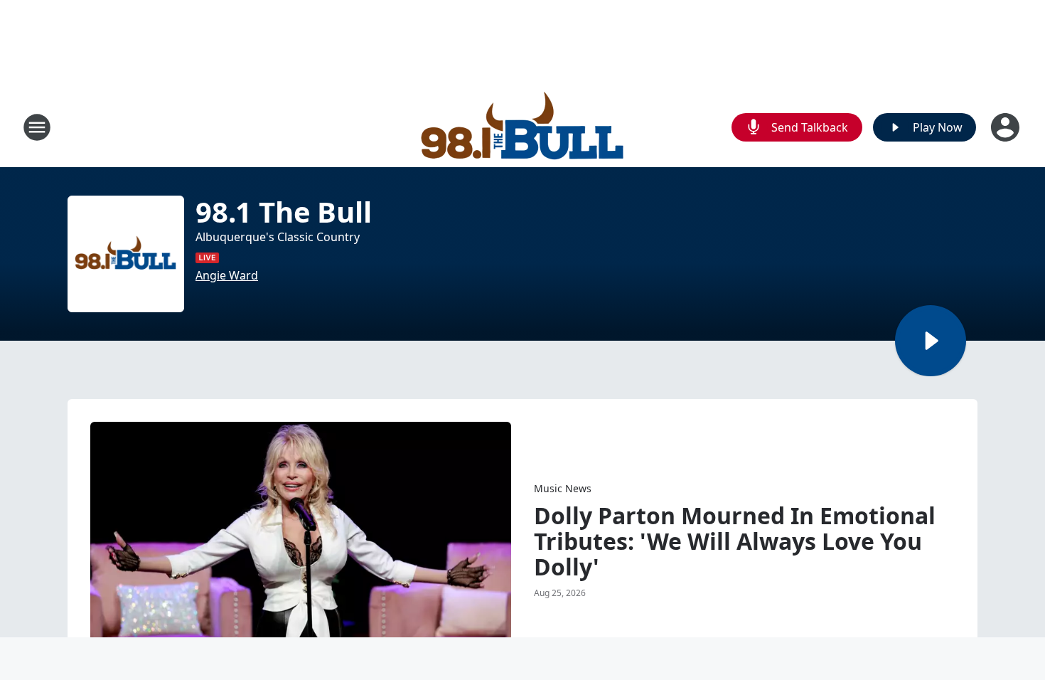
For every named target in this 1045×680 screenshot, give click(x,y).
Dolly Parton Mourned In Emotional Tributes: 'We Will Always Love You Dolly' (735, 541)
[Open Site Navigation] (37, 127)
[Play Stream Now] (930, 340)
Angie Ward (226, 275)
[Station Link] (523, 127)
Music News (562, 488)
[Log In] (1006, 127)
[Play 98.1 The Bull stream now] (126, 254)
